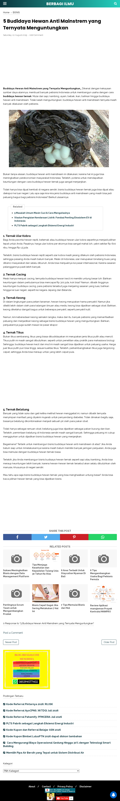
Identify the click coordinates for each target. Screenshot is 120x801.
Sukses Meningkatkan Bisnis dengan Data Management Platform (16, 573)
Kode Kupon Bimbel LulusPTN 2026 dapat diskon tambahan (44, 736)
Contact (46, 786)
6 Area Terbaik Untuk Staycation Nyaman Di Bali (73, 573)
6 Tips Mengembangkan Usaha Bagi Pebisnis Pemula (101, 575)
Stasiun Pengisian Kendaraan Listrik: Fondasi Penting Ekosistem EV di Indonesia (53, 219)
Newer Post (11, 642)
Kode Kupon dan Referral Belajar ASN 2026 (33, 729)
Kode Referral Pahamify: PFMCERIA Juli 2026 (34, 716)
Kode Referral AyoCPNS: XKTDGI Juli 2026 (32, 710)
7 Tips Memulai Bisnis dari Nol (73, 606)
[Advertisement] (60, 62)
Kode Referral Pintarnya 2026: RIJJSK (29, 704)
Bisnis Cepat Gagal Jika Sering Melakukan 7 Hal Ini (45, 608)
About (32, 786)
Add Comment (36, 35)
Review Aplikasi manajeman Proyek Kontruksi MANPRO (101, 608)
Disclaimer (86, 786)
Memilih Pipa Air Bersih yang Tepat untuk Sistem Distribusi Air (45, 752)
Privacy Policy (65, 786)
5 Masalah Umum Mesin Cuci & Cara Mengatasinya (42, 213)
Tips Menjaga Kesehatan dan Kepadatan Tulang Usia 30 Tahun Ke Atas (45, 569)
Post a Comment (13, 632)
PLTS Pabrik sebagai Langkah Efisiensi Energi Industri (44, 225)
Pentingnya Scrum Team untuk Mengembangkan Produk (13, 609)
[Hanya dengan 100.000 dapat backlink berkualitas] (26, 688)
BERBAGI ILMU (60, 4)
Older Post (109, 642)
